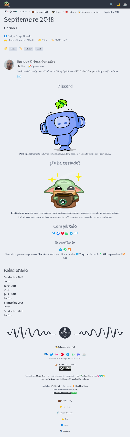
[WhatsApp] (66, 233)
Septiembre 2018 (13, 277)
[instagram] (57, 354)
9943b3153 (73, 389)
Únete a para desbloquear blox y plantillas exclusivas (65, 379)
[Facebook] (58, 233)
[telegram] (67, 354)
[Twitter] (53, 233)
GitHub (56, 386)
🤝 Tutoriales (65, 406)
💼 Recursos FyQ (39, 11)
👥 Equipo (65, 424)
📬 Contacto (65, 431)
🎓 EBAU (56, 11)
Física (44, 40)
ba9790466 (28, 40)
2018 (64, 40)
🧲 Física (69, 11)
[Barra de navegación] (6, 4)
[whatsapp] (73, 354)
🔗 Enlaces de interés (65, 412)
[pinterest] (62, 354)
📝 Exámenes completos (89, 11)
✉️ (76, 233)
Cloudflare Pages (81, 386)
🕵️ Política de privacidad (65, 347)
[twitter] (51, 354)
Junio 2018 (10, 286)
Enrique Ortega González (20, 36)
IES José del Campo (85, 71)
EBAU (58, 40)
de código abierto (85, 375)
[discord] (78, 354)
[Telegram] (71, 233)
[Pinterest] (62, 233)
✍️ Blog (65, 418)
